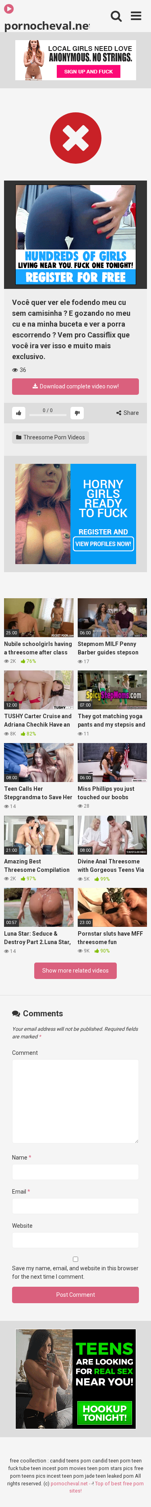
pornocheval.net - (71, 1484)
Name (21, 1157)
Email (21, 1191)
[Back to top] (136, 1491)
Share (130, 413)
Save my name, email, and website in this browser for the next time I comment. (75, 1272)
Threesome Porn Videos (53, 437)
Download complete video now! (79, 386)
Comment (25, 1053)
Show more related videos (75, 970)
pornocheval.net (47, 25)
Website (22, 1226)
